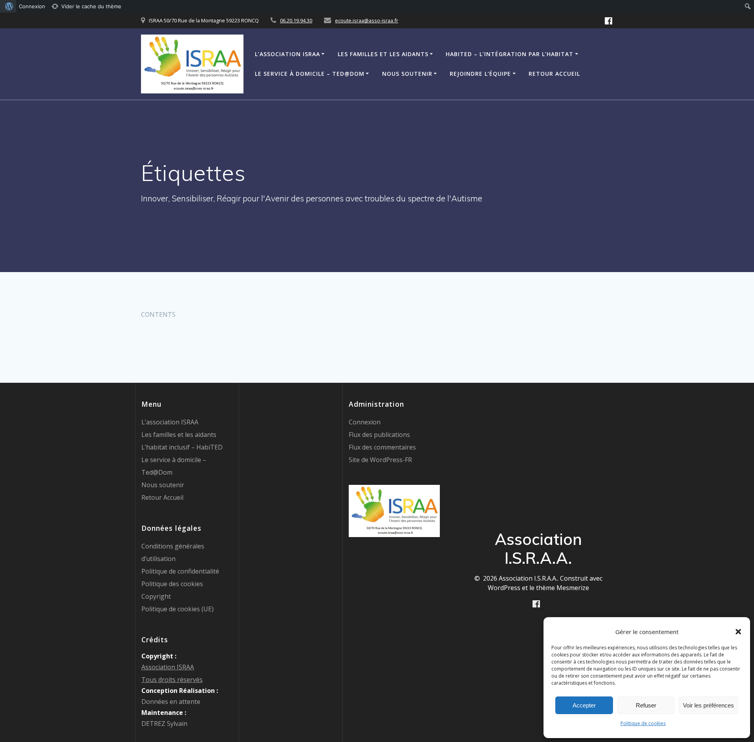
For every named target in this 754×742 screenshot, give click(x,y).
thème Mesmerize (562, 587)
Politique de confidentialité (180, 571)
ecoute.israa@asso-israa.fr (366, 20)
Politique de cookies (643, 723)
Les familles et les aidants (383, 54)
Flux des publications (379, 434)
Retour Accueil (554, 73)
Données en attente (170, 701)
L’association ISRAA (287, 54)
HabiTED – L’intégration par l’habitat (509, 54)
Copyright (156, 596)
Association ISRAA (167, 667)
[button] (738, 632)
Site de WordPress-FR (380, 459)
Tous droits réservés (172, 679)
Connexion (365, 422)
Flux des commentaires (382, 447)
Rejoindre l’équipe (480, 73)
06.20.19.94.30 (296, 20)
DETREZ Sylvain (164, 723)
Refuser (646, 705)
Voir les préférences (708, 705)
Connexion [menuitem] (32, 6)
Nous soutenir (407, 73)
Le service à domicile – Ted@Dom (309, 73)
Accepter (584, 705)
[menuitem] (8, 6)
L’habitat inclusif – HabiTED (182, 447)
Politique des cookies (172, 583)
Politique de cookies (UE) (177, 609)
